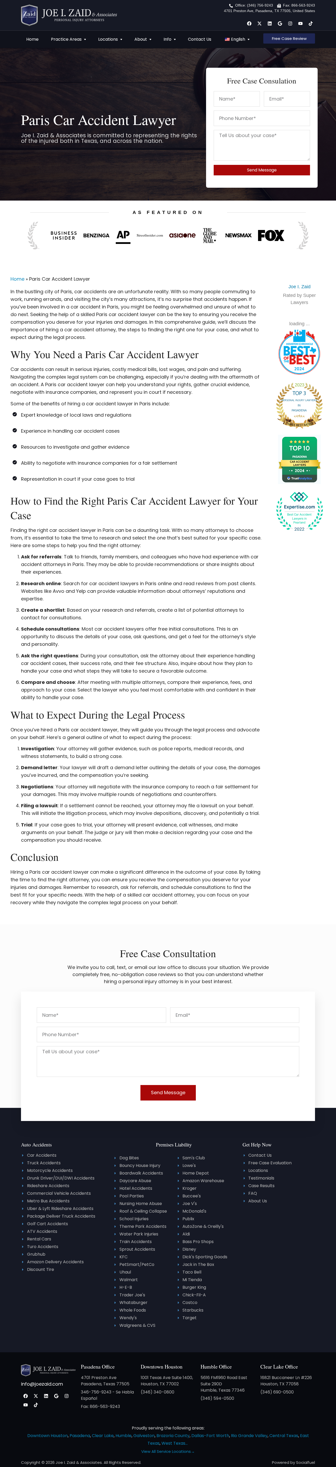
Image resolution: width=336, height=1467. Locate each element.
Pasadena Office (98, 1366)
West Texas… (174, 1443)
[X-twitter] (259, 23)
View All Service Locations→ (168, 1451)
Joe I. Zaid (299, 286)
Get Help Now (257, 1144)
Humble (124, 1436)
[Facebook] (249, 23)
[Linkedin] (269, 23)
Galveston (144, 1436)
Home (32, 39)
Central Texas (283, 1436)
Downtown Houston (161, 1366)
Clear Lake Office (279, 1366)
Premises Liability (174, 1144)
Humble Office (216, 1366)
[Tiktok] (310, 23)
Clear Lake (103, 1436)
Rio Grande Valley (249, 1436)
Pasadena (80, 1436)
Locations (108, 39)
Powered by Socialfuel (293, 1462)
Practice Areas (66, 39)
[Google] (279, 23)
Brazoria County (173, 1436)
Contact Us (199, 39)
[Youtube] (300, 23)
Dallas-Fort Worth (210, 1436)
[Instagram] (290, 23)
